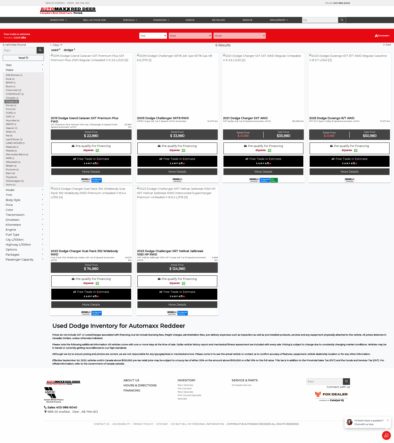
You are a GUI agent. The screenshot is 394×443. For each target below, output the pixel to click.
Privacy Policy (143, 424)
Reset (22, 57)
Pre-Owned (184, 388)
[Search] (342, 20)
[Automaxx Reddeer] (68, 10)
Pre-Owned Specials (189, 395)
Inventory (186, 380)
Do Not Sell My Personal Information (198, 424)
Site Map (162, 424)
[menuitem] (24, 75)
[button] (58, 19)
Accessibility (122, 424)
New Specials (185, 392)
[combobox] (153, 35)
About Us (131, 380)
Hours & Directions (140, 385)
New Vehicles (185, 385)
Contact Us (102, 424)
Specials (182, 398)
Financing (131, 390)
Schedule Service (241, 385)
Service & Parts (245, 380)
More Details (91, 171)
